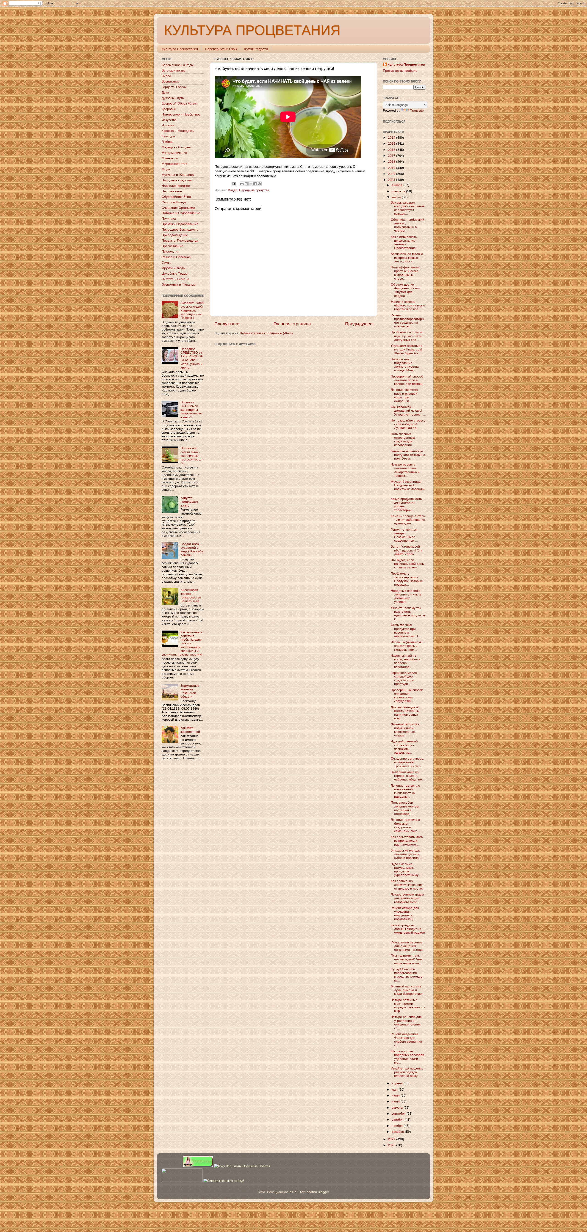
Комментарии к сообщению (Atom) (266, 333)
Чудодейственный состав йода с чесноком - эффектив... (404, 747)
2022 (392, 1139)
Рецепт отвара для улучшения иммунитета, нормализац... (405, 913)
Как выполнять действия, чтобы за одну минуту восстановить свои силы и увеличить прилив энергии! (182, 643)
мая (395, 1089)
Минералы (170, 158)
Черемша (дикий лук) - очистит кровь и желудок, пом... (408, 645)
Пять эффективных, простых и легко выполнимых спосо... (406, 273)
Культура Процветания (179, 49)
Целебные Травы (175, 273)
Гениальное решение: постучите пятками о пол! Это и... (408, 454)
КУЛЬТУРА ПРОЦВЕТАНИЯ (252, 30)
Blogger (323, 1192)
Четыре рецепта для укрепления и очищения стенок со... (406, 1022)
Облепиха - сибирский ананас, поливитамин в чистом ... (407, 225)
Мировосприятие (174, 163)
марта (397, 197)
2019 (392, 168)
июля (396, 1101)
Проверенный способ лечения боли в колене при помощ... (408, 380)
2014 (392, 137)
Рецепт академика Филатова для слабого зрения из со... (406, 1039)
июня (396, 1095)
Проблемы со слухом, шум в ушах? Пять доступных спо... (407, 336)
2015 (392, 143)
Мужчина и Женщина (178, 174)
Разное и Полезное (176, 257)
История (168, 125)
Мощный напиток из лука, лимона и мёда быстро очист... (408, 990)
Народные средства (254, 190)
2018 (392, 161)
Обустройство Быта (176, 196)
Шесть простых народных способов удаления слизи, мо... (407, 1057)
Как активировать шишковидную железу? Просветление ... (405, 242)
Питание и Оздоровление (181, 213)
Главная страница (292, 323)
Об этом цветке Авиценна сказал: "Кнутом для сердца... (406, 290)
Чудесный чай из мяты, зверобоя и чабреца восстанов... (406, 661)
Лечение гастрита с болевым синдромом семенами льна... (405, 825)
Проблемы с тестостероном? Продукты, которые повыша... (407, 579)
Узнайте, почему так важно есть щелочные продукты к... (408, 613)
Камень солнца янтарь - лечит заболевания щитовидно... (408, 519)
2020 (392, 174)
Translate (417, 110)
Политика (169, 218)
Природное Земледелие (180, 229)
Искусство (169, 120)
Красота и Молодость (178, 130)
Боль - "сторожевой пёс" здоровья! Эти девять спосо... (407, 550)
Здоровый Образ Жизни (180, 103)
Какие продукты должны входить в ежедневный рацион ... (408, 930)
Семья (167, 262)
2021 (392, 180)
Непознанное (172, 191)
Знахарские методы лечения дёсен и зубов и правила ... (406, 854)
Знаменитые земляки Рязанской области (189, 691)
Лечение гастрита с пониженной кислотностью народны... (405, 791)
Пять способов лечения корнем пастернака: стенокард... (405, 808)
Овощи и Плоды (174, 202)
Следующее (226, 323)
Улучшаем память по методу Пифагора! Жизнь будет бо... (406, 349)
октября (398, 1119)
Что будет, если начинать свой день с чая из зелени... (407, 563)
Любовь (167, 141)
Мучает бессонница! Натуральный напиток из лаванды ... (407, 487)
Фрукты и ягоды (173, 268)
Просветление (172, 246)
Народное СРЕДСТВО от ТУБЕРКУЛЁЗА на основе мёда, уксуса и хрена (191, 358)
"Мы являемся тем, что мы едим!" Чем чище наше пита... (406, 959)
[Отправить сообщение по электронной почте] (233, 183)
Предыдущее (359, 323)
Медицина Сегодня (176, 147)
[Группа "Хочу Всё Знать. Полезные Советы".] (242, 1166)
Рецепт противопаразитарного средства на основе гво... (407, 321)
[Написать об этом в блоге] (246, 184)
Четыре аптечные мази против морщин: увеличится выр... (408, 1005)
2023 (392, 1145)
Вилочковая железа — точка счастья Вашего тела (190, 595)
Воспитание (171, 81)
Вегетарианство (174, 70)
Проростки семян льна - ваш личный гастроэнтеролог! (191, 455)
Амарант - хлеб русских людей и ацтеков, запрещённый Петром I (192, 310)
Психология (170, 251)
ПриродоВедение (175, 235)
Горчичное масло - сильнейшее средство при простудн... (405, 678)
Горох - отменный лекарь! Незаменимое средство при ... (404, 535)
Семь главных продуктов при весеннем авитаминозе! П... (406, 630)
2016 (392, 150)
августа (398, 1107)
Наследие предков (176, 185)
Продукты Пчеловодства (180, 240)
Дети (165, 92)
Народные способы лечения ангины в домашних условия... (406, 596)
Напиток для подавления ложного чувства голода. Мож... (405, 365)
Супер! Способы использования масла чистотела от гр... (407, 974)
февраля (399, 191)
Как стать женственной (190, 729)
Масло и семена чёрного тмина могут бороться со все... (408, 305)
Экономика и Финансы (179, 284)
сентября (399, 1113)
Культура (168, 136)
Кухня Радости (256, 49)
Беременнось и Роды (178, 65)
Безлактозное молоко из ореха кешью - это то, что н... (407, 257)
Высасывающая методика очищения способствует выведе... (408, 208)
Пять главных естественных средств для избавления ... (403, 439)
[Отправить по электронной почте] (242, 184)
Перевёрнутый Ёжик (221, 49)
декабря (398, 1131)
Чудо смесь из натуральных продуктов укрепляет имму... (406, 869)
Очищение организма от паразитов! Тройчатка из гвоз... (407, 762)
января (397, 185)
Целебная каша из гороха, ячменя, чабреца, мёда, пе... (408, 775)
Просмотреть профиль (400, 70)
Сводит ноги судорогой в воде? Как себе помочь (191, 549)
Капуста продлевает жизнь (189, 501)
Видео (232, 190)
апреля (398, 1083)
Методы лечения (174, 152)
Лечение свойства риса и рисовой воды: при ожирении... (404, 395)
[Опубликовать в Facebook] (255, 184)
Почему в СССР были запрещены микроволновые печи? (191, 410)
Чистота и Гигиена (175, 279)
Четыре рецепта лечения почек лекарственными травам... (405, 470)
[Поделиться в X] (250, 184)
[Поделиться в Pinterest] (259, 184)
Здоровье (169, 109)
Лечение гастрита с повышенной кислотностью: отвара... (405, 729)
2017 (392, 155)
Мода (166, 169)
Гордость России (174, 87)
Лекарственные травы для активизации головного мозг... (407, 898)
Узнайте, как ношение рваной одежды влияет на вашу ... (407, 1072)
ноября (398, 1125)
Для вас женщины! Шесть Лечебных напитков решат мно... (405, 713)
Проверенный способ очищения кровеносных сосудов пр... (407, 695)
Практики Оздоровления (180, 224)
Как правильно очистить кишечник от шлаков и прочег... (408, 884)
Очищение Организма (178, 207)
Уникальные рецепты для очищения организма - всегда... (408, 946)
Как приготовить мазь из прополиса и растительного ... (407, 840)
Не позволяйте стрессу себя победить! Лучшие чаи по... (408, 424)
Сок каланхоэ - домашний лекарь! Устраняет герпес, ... (408, 410)
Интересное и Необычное (181, 114)
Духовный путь (173, 98)
